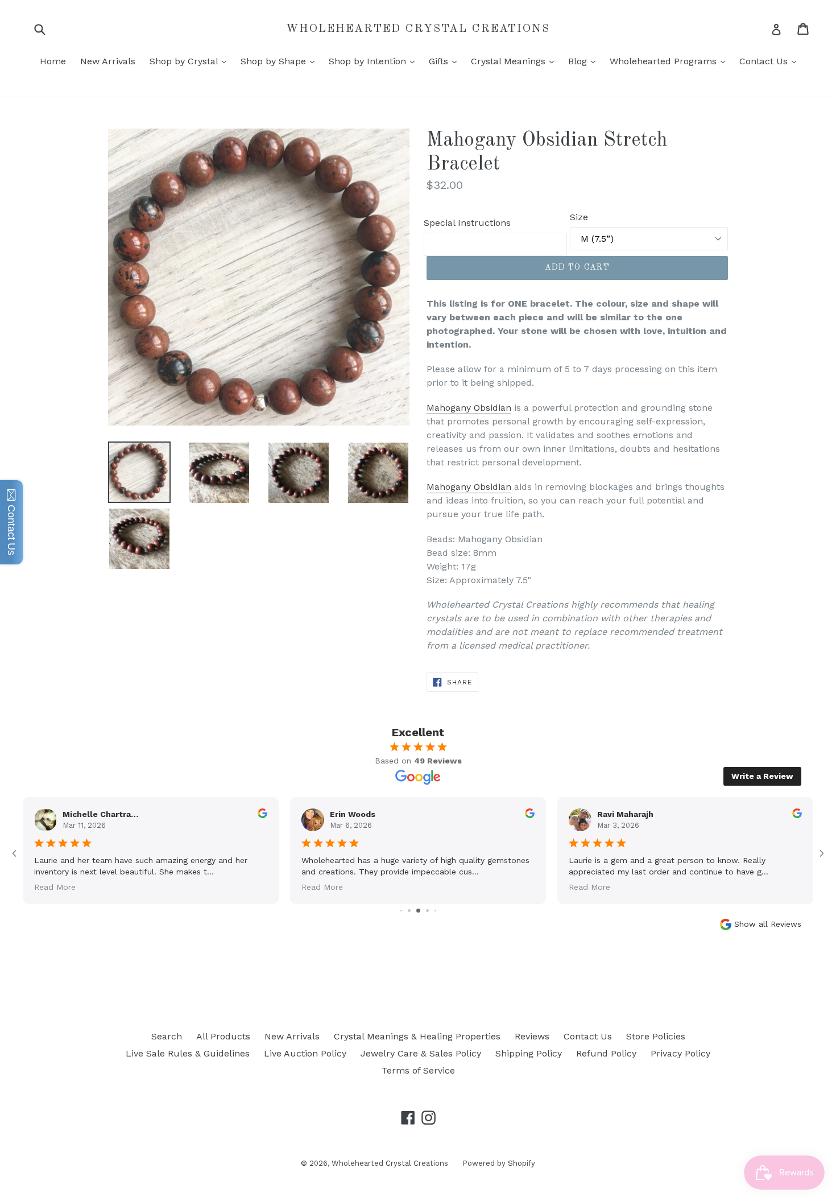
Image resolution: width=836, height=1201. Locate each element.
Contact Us (770, 61)
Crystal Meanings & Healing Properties (417, 1036)
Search (166, 1036)
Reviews (532, 1036)
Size (579, 217)
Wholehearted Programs (670, 61)
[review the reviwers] (262, 815)
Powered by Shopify (498, 1163)
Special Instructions (467, 222)
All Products (223, 1036)
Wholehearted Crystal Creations (418, 29)
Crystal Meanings (515, 61)
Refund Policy (606, 1053)
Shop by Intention (374, 61)
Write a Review (762, 776)
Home (53, 61)
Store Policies (655, 1036)
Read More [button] (55, 886)
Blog (584, 61)
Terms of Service (418, 1070)
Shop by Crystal (191, 61)
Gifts (445, 61)
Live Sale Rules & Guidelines (188, 1053)
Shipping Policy (528, 1053)
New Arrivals (107, 61)
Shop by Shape (280, 61)
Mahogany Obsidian (469, 407)
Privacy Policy (680, 1053)
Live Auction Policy (305, 1053)
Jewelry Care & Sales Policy (421, 1053)
